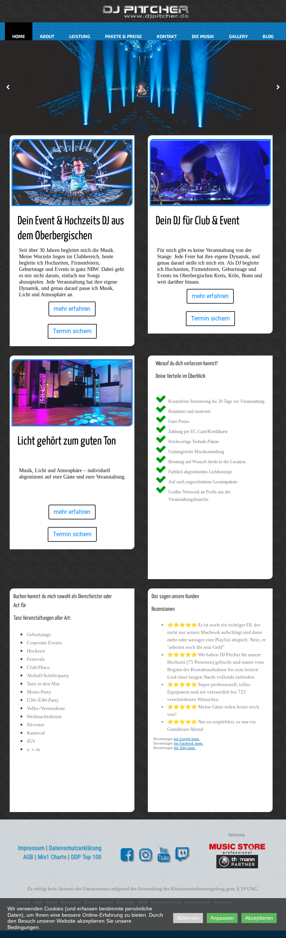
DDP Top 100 (86, 856)
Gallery (238, 36)
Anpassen (222, 918)
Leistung (79, 36)
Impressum (31, 848)
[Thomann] (237, 861)
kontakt (167, 36)
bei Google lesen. (187, 739)
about (47, 36)
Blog (268, 36)
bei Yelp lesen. (185, 748)
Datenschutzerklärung (75, 848)
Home (18, 36)
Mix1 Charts (52, 856)
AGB (28, 856)
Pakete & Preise (123, 36)
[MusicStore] (237, 849)
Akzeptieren (259, 918)
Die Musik (203, 36)
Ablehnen (188, 918)
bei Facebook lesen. (188, 743)
